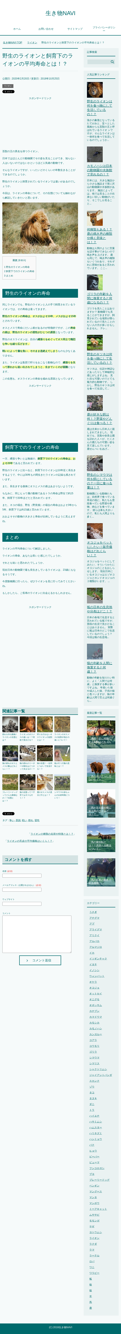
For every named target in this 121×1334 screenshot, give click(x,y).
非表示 (22, 260)
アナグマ (94, 918)
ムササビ (94, 1214)
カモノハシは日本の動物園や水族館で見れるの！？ (99, 170)
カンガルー (95, 1034)
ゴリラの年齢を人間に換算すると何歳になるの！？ (99, 298)
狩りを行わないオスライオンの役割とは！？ (44, 737)
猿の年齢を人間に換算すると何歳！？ (99, 667)
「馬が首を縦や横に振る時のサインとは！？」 (100, 811)
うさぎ (93, 912)
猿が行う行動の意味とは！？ (61, 764)
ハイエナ (94, 1115)
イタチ (93, 964)
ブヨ (91, 1174)
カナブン (94, 1011)
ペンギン (94, 1185)
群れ (30, 820)
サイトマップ (75, 29)
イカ (91, 952)
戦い (24, 820)
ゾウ (91, 1086)
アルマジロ (95, 947)
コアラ (93, 1040)
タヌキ (93, 1098)
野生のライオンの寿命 (17, 267)
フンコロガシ (96, 1168)
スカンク (94, 1081)
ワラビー (94, 1273)
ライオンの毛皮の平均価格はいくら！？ (29, 841)
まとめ (8, 275)
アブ (91, 923)
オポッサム (95, 1005)
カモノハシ (95, 1028)
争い (11, 820)
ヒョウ (93, 1150)
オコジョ (94, 987)
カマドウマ (95, 1017)
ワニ (91, 1267)
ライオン (8, 86)
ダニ (91, 1104)
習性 (37, 820)
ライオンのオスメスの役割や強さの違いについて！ (61, 737)
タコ (91, 1092)
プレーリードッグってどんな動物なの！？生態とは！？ (9, 796)
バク (91, 1145)
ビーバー (94, 1156)
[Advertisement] (40, 123)
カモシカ (94, 1022)
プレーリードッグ (99, 1180)
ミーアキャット (98, 1209)
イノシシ (94, 970)
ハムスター (95, 1127)
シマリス (94, 1063)
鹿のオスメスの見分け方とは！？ (44, 793)
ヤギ (91, 1226)
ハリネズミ (95, 1133)
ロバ (91, 1261)
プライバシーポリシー (104, 29)
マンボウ (94, 1203)
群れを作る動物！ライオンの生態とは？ (9, 737)
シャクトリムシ (98, 1069)
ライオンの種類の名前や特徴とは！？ (52, 834)
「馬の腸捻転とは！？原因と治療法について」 (100, 845)
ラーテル (94, 1255)
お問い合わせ (46, 29)
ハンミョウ (95, 1139)
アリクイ (94, 935)
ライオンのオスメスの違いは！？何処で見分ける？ (27, 737)
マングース (95, 1191)
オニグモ (94, 999)
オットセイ (95, 993)
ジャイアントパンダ (100, 1075)
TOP (14, 42)
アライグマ (95, 929)
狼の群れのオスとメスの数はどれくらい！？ (9, 766)
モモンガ (94, 1220)
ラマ (91, 1249)
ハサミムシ (95, 1121)
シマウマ (94, 1057)
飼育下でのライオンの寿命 (19, 271)
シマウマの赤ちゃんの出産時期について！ (61, 795)
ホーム (17, 29)
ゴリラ (93, 1051)
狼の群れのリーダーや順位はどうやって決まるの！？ (27, 766)
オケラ (93, 982)
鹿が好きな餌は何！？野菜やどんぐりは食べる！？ (99, 419)
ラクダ (93, 1244)
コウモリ (94, 1046)
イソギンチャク (98, 958)
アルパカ (94, 941)
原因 (18, 820)
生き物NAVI (60, 13)
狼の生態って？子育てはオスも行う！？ (27, 795)
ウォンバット (96, 976)
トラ (91, 1110)
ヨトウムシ (95, 1232)
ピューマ (94, 1162)
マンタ (93, 1197)
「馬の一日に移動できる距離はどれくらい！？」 (100, 741)
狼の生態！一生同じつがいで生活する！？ (44, 766)
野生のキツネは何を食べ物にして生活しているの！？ (99, 358)
